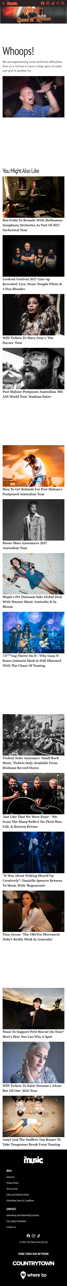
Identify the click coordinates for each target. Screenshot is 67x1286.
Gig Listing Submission (16, 1221)
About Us (10, 1177)
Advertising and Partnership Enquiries (23, 1215)
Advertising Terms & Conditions (20, 1200)
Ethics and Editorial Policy (18, 1194)
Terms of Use (12, 1188)
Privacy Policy (13, 1182)
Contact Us (11, 1227)
